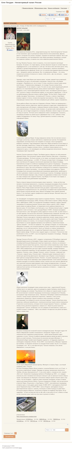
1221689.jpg (20, 421)
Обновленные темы (40, 8)
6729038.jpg (29, 419)
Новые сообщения (53, 8)
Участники (64, 8)
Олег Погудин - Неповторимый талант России (21, 3)
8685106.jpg (42, 419)
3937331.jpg (33, 421)
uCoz (20, 447)
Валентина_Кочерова (10, 25)
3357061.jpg (46, 421)
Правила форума (28, 8)
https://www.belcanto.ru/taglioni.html (27, 416)
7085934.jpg (56, 419)
